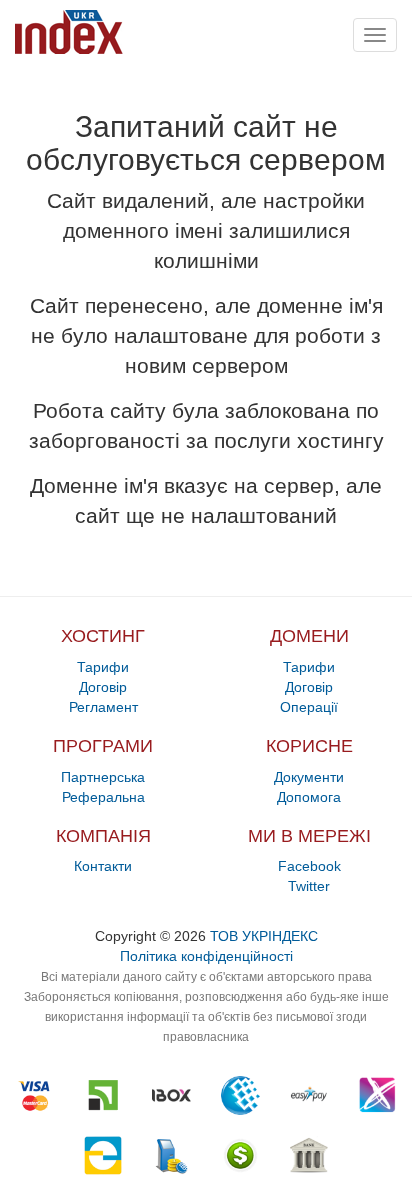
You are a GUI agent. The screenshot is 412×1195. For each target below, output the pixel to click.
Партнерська (103, 777)
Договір (103, 687)
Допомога (309, 797)
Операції (309, 707)
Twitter (309, 886)
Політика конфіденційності (206, 956)
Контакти (103, 866)
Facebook (309, 866)
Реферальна (103, 797)
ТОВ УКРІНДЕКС (264, 936)
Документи (309, 777)
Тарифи (103, 667)
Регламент (103, 707)
